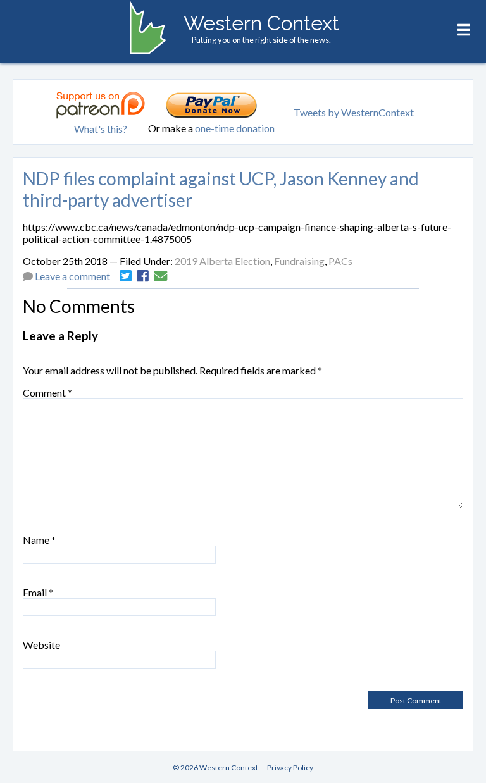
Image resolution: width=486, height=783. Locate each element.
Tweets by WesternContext (354, 112)
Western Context (261, 23)
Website (41, 645)
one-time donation (235, 128)
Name (39, 540)
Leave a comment (72, 276)
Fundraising (299, 261)
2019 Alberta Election (222, 261)
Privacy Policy (290, 767)
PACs (340, 261)
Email (38, 592)
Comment (47, 392)
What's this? (100, 129)
